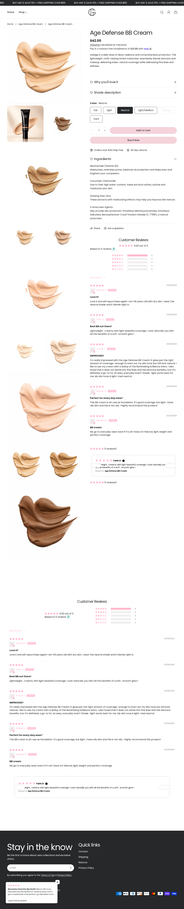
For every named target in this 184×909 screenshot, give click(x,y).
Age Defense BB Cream (31, 24)
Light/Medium (146, 110)
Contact (83, 851)
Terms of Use (48, 875)
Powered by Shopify (49, 890)
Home (10, 24)
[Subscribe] (71, 868)
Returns (82, 862)
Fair (96, 110)
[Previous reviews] (96, 466)
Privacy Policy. (64, 875)
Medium (168, 111)
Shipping (95, 45)
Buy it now (133, 140)
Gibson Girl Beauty (26, 890)
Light (109, 110)
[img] (97, 285)
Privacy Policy (86, 868)
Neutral (125, 110)
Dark (96, 119)
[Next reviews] (170, 466)
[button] (117, 255)
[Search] (162, 12)
